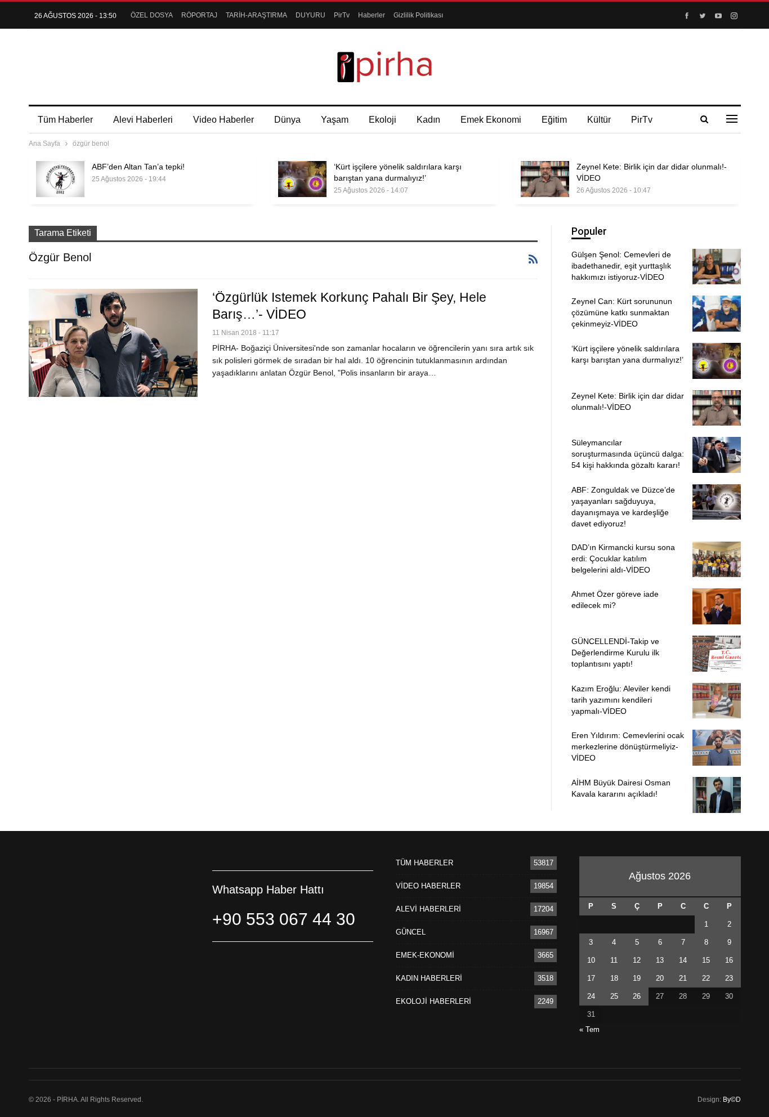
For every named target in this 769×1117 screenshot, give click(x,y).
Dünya (287, 119)
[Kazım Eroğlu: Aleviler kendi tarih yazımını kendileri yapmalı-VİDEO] (716, 701)
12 (637, 960)
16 (729, 960)
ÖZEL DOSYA (152, 15)
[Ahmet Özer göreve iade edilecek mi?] (716, 606)
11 (614, 960)
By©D (732, 1099)
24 (591, 996)
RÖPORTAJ (199, 15)
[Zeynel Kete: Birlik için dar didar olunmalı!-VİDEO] (545, 179)
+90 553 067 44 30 (283, 919)
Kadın (428, 119)
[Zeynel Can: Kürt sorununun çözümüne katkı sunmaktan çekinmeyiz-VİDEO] (716, 314)
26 (637, 996)
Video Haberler (223, 119)
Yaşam (334, 119)
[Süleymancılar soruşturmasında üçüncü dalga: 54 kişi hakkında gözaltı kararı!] (716, 455)
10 (591, 960)
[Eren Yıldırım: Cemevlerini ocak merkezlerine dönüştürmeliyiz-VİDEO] (716, 748)
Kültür (599, 119)
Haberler (371, 15)
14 (683, 960)
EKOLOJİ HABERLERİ (433, 1001)
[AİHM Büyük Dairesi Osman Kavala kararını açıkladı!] (716, 795)
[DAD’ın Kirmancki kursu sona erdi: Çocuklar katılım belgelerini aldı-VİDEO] (716, 560)
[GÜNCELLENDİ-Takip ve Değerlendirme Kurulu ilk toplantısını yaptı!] (716, 654)
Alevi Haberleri (143, 119)
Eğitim (554, 119)
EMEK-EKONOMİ (425, 955)
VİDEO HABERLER (428, 886)
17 (591, 978)
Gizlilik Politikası (418, 15)
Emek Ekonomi (490, 119)
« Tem (589, 1029)
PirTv (342, 15)
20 (660, 978)
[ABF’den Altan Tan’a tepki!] (60, 179)
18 (614, 978)
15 (706, 960)
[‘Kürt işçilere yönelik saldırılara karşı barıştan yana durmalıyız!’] (302, 179)
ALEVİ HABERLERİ (428, 909)
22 (706, 978)
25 (614, 996)
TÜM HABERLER (424, 863)
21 (683, 978)
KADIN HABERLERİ (429, 978)
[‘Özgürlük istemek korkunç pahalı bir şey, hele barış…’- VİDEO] (113, 343)
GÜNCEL (411, 932)
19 (637, 978)
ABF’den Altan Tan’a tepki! (138, 166)
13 (660, 960)
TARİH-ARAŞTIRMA (256, 15)
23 (729, 978)
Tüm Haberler (65, 119)
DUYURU (310, 15)
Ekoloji (382, 119)
